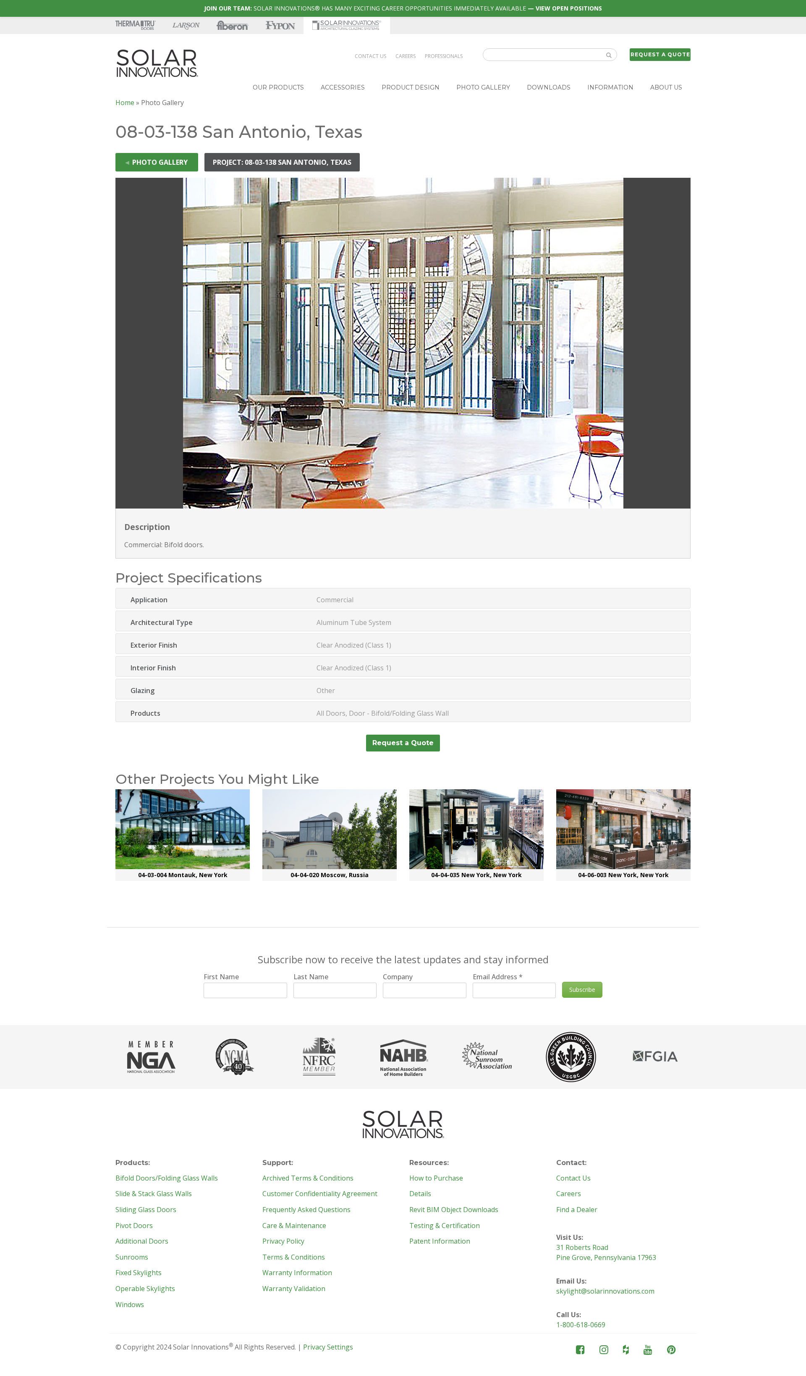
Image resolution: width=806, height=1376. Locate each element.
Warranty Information (297, 1273)
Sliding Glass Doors (145, 1210)
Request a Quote (660, 54)
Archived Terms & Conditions (307, 1178)
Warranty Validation (293, 1289)
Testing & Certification (444, 1226)
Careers (405, 56)
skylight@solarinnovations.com (605, 1291)
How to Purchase (436, 1178)
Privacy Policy (283, 1241)
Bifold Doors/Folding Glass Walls (166, 1178)
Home (124, 102)
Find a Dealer (576, 1210)
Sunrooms (131, 1257)
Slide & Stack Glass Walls (153, 1194)
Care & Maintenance (294, 1226)
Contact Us (370, 56)
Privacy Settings (328, 1347)
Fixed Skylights (138, 1273)
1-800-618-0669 (580, 1324)
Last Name (310, 976)
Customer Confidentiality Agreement (319, 1194)
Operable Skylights (145, 1289)
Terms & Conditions (293, 1257)
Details (420, 1194)
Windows (129, 1305)
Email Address (498, 976)
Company (398, 976)
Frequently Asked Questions (306, 1210)
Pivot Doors (134, 1226)
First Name (221, 976)
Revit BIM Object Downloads (453, 1210)
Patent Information (439, 1241)
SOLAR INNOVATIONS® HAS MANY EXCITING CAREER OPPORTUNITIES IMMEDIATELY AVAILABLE (403, 8)
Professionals (444, 56)
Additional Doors (141, 1241)
